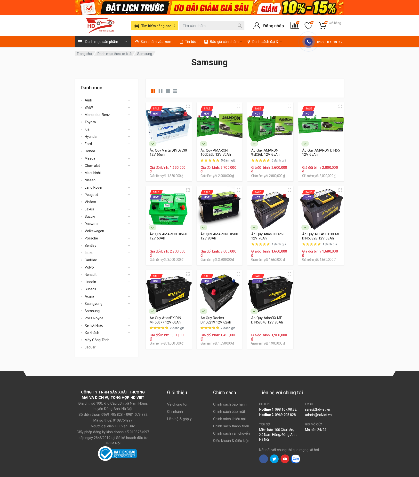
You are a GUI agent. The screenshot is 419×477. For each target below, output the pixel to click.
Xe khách (92, 333)
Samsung (92, 311)
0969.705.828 (285, 415)
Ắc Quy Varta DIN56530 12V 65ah (168, 152)
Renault (91, 274)
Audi (88, 100)
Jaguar (90, 347)
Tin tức (190, 41)
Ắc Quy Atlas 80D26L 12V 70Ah (268, 236)
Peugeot (91, 194)
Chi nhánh (175, 411)
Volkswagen (94, 231)
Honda (90, 151)
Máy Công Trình (97, 340)
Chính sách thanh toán (231, 426)
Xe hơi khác (94, 325)
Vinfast (90, 202)
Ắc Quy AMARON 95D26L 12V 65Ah (265, 152)
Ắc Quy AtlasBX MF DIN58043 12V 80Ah (267, 320)
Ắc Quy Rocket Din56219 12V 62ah (216, 320)
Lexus (89, 209)
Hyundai (91, 136)
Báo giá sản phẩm (224, 41)
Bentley (90, 245)
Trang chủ (84, 54)
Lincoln (90, 282)
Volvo (89, 267)
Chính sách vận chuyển (231, 433)
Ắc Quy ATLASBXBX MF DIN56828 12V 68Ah (321, 236)
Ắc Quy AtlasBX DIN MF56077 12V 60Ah (165, 320)
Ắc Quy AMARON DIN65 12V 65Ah (321, 152)
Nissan (90, 180)
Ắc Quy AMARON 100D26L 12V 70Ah (216, 152)
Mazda (90, 158)
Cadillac (91, 260)
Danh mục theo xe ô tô (114, 54)
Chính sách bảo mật (229, 411)
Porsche (91, 238)
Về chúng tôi (177, 404)
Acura (89, 296)
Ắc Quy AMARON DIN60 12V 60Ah (168, 236)
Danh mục (91, 88)
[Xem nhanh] (188, 106)
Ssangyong (93, 303)
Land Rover (94, 187)
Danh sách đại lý (265, 41)
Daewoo (91, 224)
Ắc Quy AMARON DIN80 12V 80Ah (219, 236)
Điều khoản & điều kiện (231, 441)
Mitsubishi (93, 173)
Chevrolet (92, 165)
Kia (87, 129)
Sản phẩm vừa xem (156, 41)
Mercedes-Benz (97, 115)
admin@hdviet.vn (318, 415)
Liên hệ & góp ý (179, 419)
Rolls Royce (94, 318)
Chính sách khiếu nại (229, 419)
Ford (88, 144)
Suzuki (90, 216)
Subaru (90, 289)
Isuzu (89, 253)
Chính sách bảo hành (230, 404)
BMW (89, 107)
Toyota (90, 122)
